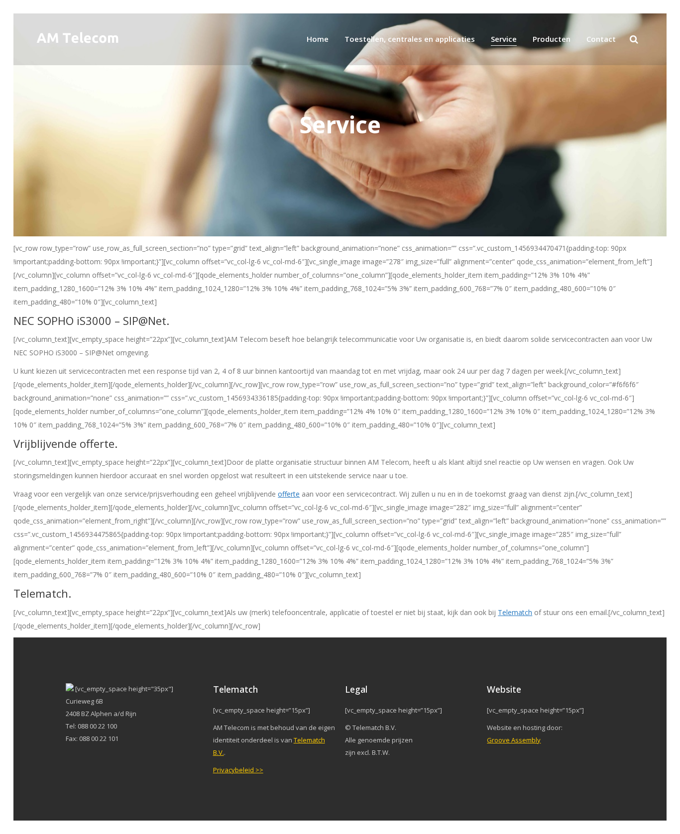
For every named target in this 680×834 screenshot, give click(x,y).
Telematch (515, 612)
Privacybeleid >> (238, 769)
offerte (289, 494)
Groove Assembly (514, 739)
